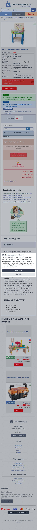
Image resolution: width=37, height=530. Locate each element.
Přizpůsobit (18, 274)
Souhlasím (18, 271)
